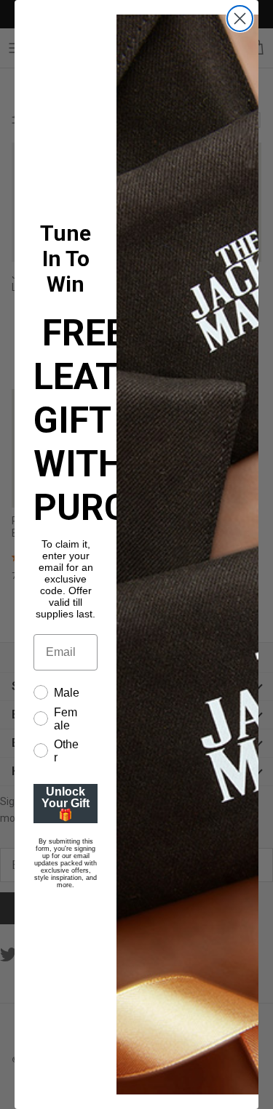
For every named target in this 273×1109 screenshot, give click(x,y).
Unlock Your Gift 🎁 (65, 803)
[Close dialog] (240, 18)
